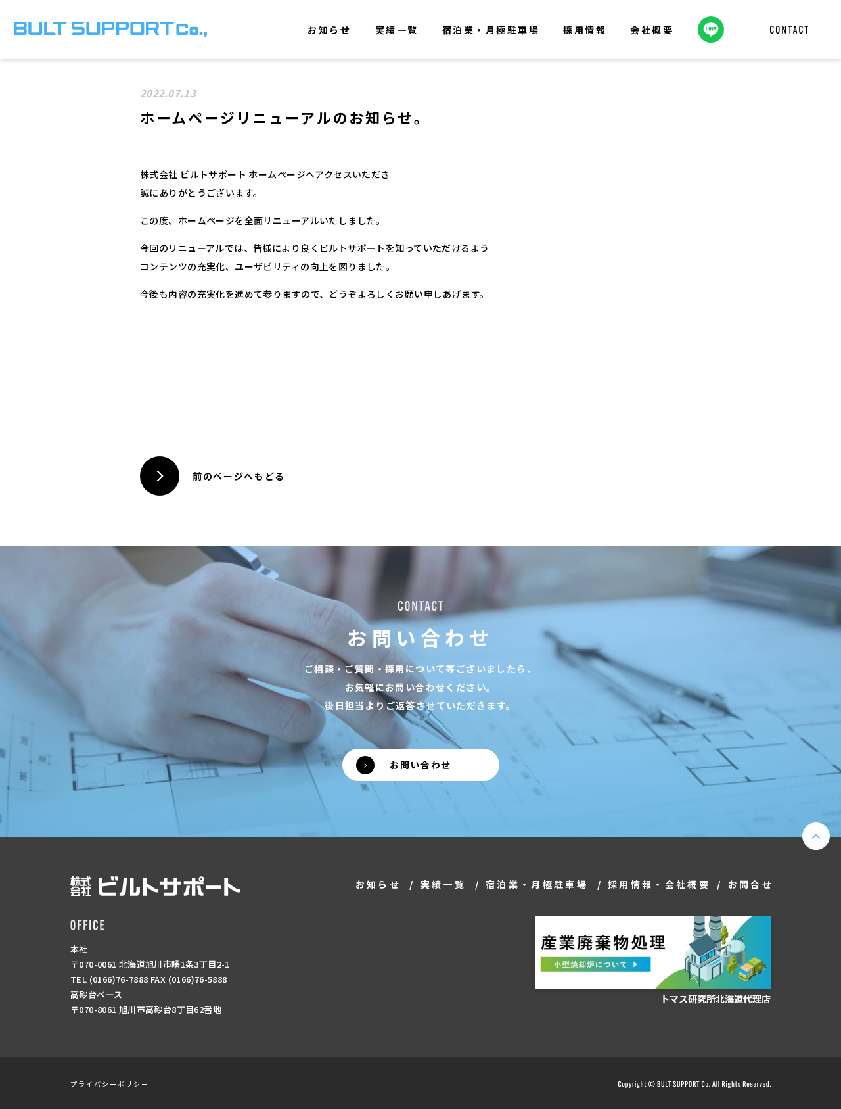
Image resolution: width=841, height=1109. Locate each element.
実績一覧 (397, 29)
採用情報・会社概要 (659, 884)
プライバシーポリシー (109, 1084)
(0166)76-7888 (118, 979)
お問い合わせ (420, 764)
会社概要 (651, 29)
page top (816, 836)
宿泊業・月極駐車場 (491, 29)
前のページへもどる (239, 476)
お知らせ (329, 29)
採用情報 (584, 29)
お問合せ (750, 884)
